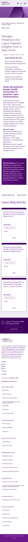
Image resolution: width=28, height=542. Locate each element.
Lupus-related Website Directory (10, 471)
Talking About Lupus (7, 456)
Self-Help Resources (7, 463)
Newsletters (5, 409)
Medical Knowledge (7, 427)
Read (14, 238)
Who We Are (5, 390)
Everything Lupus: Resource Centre (11, 499)
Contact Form (6, 510)
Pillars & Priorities (6, 394)
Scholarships (5, 405)
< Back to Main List (8, 195)
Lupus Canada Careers (8, 413)
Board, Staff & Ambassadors (9, 398)
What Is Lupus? (6, 423)
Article (6, 231)
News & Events (11, 23)
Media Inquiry (5, 514)
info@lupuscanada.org (9, 381)
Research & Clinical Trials (9, 227)
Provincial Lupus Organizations (10, 518)
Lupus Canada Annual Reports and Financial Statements (11, 402)
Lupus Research (6, 441)
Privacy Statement (7, 521)
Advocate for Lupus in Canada (10, 481)
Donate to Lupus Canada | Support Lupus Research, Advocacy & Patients (13, 486)
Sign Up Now (14, 329)
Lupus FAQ (5, 431)
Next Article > (21, 195)
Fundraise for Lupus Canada (9, 489)
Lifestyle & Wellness (7, 460)
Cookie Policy (5, 525)
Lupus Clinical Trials (7, 445)
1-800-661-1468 (13, 378)
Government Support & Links (9, 467)
